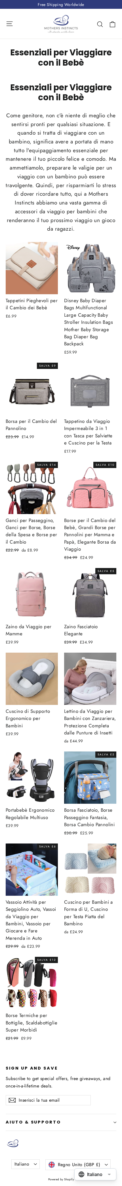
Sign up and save (32, 1068)
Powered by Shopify (61, 1179)
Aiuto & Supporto (33, 1122)
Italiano (21, 1164)
